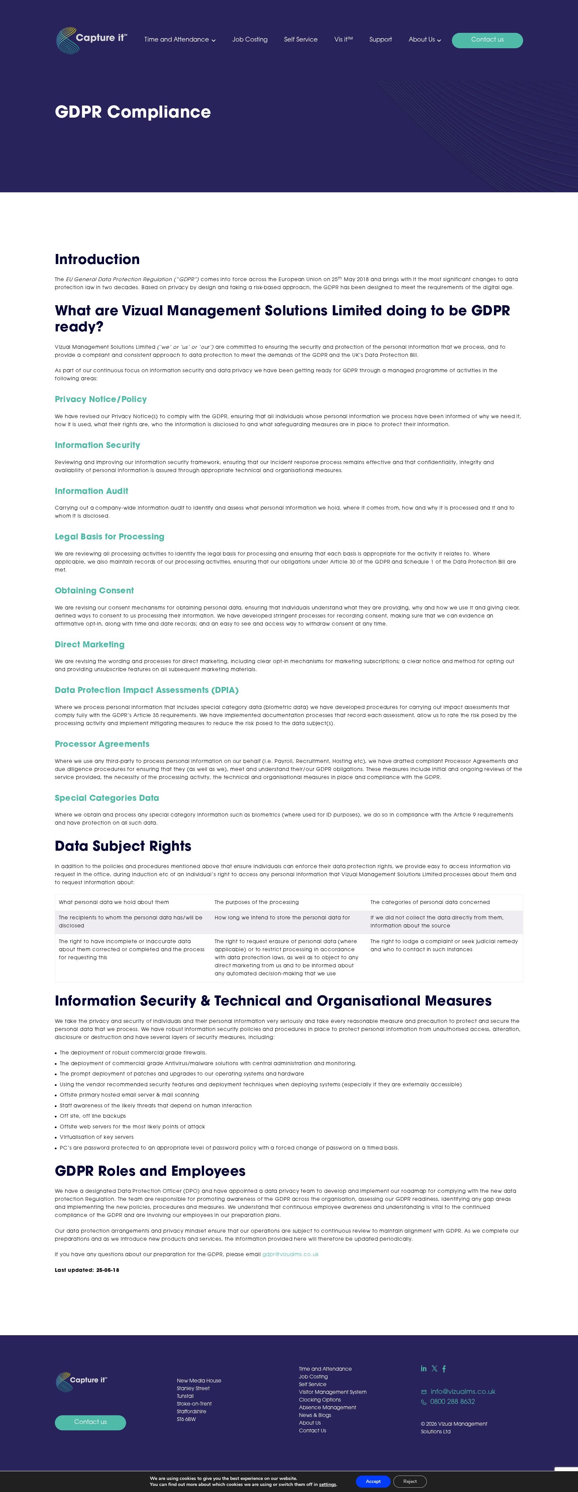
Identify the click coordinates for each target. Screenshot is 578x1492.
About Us (422, 40)
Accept (373, 1481)
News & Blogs (315, 1415)
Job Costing (250, 40)
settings (327, 1485)
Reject (410, 1481)
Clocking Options (320, 1400)
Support (381, 40)
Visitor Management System (333, 1392)
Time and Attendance (176, 40)
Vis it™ (343, 40)
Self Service (301, 40)
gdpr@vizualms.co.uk (291, 1254)
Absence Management (327, 1408)
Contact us (487, 40)
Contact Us (312, 1431)
